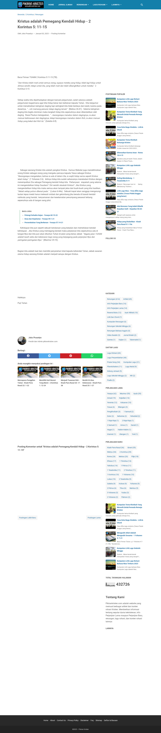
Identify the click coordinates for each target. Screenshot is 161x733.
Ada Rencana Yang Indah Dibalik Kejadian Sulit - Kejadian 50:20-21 (130, 209)
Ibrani (132, 448)
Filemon (125, 497)
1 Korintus (113, 475)
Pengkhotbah (113, 412)
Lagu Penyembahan (117, 358)
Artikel (127, 299)
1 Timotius (125, 461)
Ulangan (124, 434)
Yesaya (111, 394)
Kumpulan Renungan (116, 322)
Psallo (111, 380)
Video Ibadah (113, 335)
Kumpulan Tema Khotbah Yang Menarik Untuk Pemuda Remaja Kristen (129, 114)
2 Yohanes (112, 497)
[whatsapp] (92, 355)
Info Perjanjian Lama (117, 308)
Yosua (111, 407)
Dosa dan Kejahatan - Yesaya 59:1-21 (39, 219)
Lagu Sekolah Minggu (117, 376)
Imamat (111, 434)
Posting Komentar (58, 34)
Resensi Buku (114, 313)
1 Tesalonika (113, 470)
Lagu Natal (131, 367)
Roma (111, 456)
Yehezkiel (135, 416)
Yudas (125, 493)
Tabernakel (135, 340)
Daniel (134, 425)
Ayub (137, 394)
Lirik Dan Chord (114, 317)
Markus (134, 488)
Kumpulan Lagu (132, 362)
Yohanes (135, 484)
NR (132, 376)
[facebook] (28, 355)
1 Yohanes (128, 475)
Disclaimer (84, 720)
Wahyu (111, 452)
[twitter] (49, 355)
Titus (123, 488)
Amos (124, 425)
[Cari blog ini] (141, 4)
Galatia (111, 484)
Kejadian (124, 398)
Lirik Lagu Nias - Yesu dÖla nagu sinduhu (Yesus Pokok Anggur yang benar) (130, 193)
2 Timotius (130, 470)
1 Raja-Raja (113, 421)
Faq (92, 720)
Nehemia (122, 416)
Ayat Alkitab (131, 313)
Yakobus (112, 466)
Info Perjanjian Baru (116, 304)
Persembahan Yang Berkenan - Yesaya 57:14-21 (44, 223)
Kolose (123, 484)
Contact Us (61, 720)
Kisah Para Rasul (115, 448)
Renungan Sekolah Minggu (119, 326)
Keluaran (125, 403)
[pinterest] (70, 355)
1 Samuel (129, 412)
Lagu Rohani (99, 5)
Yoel (135, 434)
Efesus (111, 461)
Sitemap (99, 720)
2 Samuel (112, 425)
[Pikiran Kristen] (31, 4)
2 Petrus (111, 488)
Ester (110, 416)
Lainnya (116, 5)
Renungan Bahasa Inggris (118, 331)
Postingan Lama (94, 518)
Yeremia (112, 403)
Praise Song (113, 362)
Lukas (111, 479)
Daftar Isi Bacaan (111, 720)
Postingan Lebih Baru (27, 518)
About (52, 720)
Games (111, 340)
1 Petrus (126, 466)
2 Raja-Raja (128, 421)
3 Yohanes (112, 493)
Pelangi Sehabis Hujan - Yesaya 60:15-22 (41, 215)
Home (51, 5)
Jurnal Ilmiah (65, 5)
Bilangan (123, 407)
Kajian (122, 340)
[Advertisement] (60, 55)
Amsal (111, 398)
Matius (123, 456)
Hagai (110, 430)
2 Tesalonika (125, 479)
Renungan (82, 5)
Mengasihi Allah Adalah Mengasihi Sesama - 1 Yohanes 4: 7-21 (129, 535)
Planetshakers (114, 367)
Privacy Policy (73, 720)
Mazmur (125, 394)
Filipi (134, 456)
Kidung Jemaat (114, 371)
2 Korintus (125, 452)
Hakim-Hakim (124, 430)
